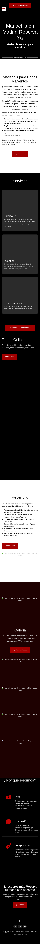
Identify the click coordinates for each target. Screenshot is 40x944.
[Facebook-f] (15, 926)
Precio (17, 797)
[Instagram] (20, 926)
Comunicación (21, 821)
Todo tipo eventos (22, 845)
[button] (4, 9)
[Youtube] (25, 926)
